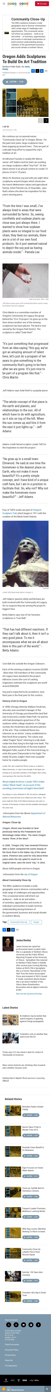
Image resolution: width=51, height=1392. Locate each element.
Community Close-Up (28, 19)
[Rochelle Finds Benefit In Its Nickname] (13, 1151)
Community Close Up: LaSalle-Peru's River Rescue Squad (31, 1252)
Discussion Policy (11, 1350)
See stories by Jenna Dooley (29, 993)
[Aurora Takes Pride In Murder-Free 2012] (13, 1131)
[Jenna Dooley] (8, 944)
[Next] (46, 120)
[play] (3, 1389)
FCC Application (11, 1366)
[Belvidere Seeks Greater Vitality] (13, 1110)
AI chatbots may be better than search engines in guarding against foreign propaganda (33, 1019)
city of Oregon (31, 874)
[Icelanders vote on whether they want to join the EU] (10, 1038)
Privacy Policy (10, 1355)
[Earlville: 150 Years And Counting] (13, 1276)
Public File (9, 1360)
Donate (43, 4)
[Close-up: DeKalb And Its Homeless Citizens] (13, 1192)
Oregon (36, 922)
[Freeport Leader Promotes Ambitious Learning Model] (13, 1212)
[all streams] (47, 1389)
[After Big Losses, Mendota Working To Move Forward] (13, 1233)
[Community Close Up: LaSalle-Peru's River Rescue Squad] (13, 1253)
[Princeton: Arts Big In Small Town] (13, 1296)
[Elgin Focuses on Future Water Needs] (13, 1171)
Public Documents (12, 1344)
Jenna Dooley (23, 940)
